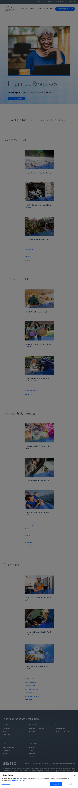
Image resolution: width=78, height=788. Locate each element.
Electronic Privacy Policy (18, 780)
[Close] (75, 775)
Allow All (56, 784)
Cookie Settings (6, 784)
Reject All (69, 784)
